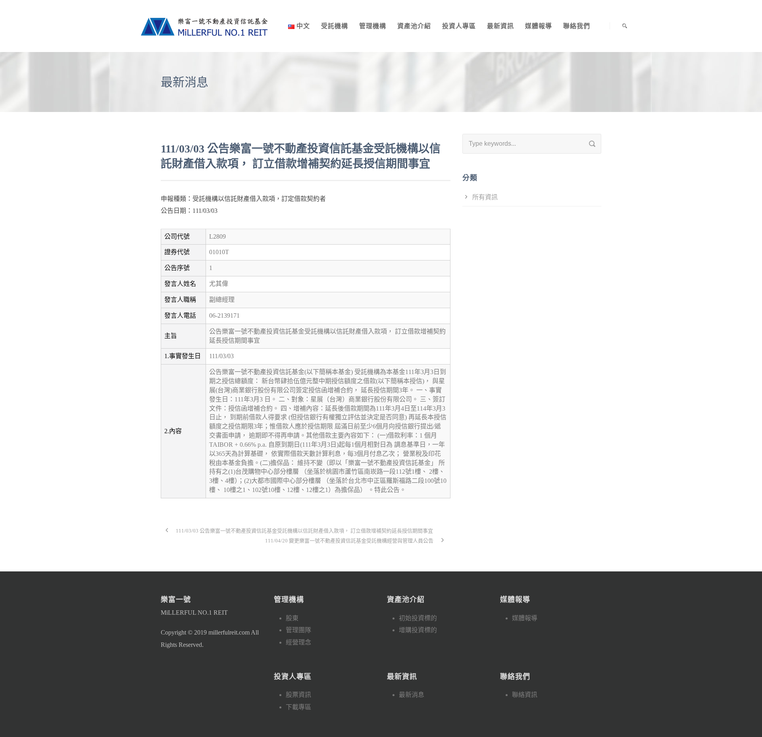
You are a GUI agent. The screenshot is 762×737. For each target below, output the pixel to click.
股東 (292, 618)
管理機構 (372, 26)
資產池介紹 (414, 26)
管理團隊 (298, 630)
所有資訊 (485, 197)
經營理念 (298, 642)
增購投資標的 (418, 630)
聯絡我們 (576, 26)
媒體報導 (538, 26)
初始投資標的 (418, 618)
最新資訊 (500, 26)
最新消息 (411, 694)
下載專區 (298, 707)
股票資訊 (298, 694)
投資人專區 (459, 26)
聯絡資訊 (524, 694)
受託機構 (334, 26)
